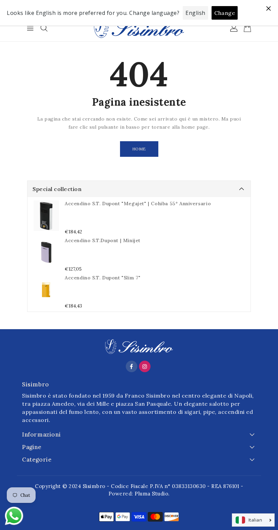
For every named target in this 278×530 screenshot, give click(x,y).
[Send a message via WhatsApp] (14, 516)
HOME (139, 148)
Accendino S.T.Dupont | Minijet (102, 240)
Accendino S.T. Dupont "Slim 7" (103, 278)
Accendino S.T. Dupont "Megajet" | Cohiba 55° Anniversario (138, 203)
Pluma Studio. (152, 493)
